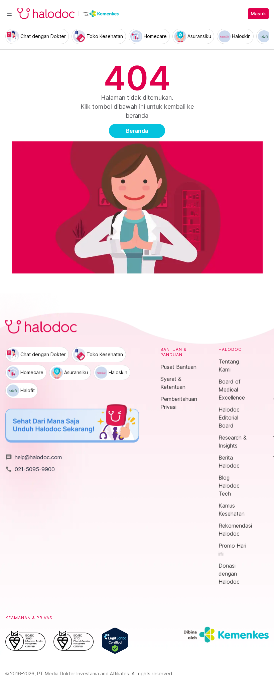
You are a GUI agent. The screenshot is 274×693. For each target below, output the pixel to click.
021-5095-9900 (30, 469)
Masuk (258, 13)
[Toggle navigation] (9, 13)
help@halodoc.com (33, 457)
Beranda (137, 130)
